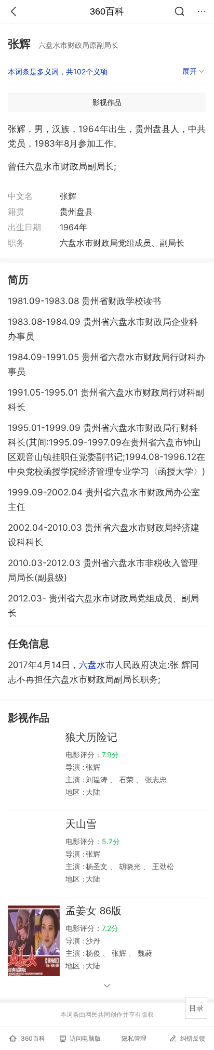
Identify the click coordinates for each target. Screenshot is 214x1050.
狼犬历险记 (91, 737)
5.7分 (111, 841)
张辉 (93, 767)
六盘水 (92, 665)
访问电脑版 (85, 1038)
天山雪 (81, 824)
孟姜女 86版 (93, 910)
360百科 (107, 11)
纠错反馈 (192, 1038)
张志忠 (155, 779)
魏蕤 (144, 953)
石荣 (126, 779)
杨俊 (94, 953)
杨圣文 (98, 866)
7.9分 (110, 754)
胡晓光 (130, 866)
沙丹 (93, 940)
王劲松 (162, 866)
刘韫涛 (98, 779)
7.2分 (110, 928)
